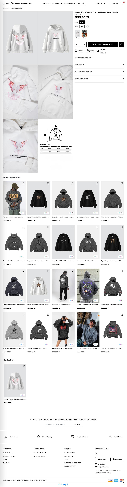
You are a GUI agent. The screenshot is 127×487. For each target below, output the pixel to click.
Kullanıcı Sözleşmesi (9, 456)
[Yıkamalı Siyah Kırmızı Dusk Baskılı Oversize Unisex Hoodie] (63, 329)
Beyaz (81, 22)
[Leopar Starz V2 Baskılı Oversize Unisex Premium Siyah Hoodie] (63, 242)
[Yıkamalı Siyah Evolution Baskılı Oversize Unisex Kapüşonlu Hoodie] (63, 286)
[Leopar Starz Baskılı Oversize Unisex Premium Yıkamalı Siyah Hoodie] (63, 198)
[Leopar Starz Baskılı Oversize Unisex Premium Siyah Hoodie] (38, 198)
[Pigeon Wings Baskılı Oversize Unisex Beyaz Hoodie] (15, 381)
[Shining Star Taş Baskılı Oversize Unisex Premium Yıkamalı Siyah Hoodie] (14, 286)
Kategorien (67, 449)
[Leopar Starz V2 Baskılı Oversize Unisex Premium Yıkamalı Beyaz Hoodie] (14, 329)
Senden (79, 424)
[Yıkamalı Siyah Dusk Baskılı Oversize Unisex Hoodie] (88, 242)
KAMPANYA (6, 463)
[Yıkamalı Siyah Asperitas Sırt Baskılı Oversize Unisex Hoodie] (112, 329)
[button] (122, 3)
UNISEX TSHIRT (69, 453)
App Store (103, 459)
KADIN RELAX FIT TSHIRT (72, 463)
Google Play (118, 459)
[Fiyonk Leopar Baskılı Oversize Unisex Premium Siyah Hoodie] (112, 242)
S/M (82, 26)
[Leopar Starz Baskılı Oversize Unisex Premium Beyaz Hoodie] (38, 286)
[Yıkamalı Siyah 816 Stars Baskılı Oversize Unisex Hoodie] (38, 329)
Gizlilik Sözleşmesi (8, 453)
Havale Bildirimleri (39, 456)
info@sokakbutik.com (103, 467)
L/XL (87, 26)
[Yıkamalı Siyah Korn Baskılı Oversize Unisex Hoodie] (112, 286)
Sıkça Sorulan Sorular (40, 453)
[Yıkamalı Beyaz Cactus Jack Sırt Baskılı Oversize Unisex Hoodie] (88, 329)
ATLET (66, 459)
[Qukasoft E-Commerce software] (63, 485)
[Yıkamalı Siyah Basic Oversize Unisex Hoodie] (112, 198)
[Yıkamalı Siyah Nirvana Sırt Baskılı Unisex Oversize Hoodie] (14, 198)
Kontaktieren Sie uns (101, 449)
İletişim (5, 459)
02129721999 (101, 464)
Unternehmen (7, 449)
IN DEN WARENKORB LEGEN (103, 44)
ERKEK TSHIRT (69, 456)
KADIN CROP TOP (70, 466)
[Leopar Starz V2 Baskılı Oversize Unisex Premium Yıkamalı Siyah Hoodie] (38, 242)
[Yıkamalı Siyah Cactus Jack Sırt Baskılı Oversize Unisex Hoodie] (14, 242)
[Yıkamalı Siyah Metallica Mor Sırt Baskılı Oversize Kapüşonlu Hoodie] (88, 286)
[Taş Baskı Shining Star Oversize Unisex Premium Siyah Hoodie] (88, 198)
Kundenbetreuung (39, 449)
